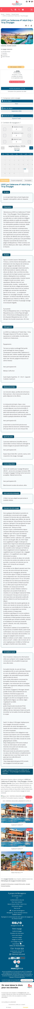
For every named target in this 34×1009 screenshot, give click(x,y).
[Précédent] (3, 148)
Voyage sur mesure (17, 939)
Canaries (8, 14)
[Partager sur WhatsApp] (28, 25)
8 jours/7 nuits (16, 118)
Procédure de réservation (17, 933)
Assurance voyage (17, 937)
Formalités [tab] (28, 180)
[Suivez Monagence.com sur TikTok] (18, 923)
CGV (17, 898)
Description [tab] (4, 180)
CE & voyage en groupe (17, 941)
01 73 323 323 (17, 948)
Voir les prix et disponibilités (17, 82)
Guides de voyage (17, 931)
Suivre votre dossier (17, 935)
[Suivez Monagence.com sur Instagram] (15, 923)
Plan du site (17, 908)
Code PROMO (17, 944)
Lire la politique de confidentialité (9, 1002)
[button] (32, 2)
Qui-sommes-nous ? (17, 896)
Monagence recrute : (16, 925)
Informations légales (17, 906)
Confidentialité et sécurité (17, 900)
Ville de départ (6, 101)
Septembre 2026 (16, 111)
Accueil (2, 14)
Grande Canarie (15, 14)
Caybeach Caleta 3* (17, 825)
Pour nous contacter (17, 902)
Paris (16, 104)
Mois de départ (7, 108)
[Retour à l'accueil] (17, 3)
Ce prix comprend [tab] (16, 180)
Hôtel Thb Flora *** (17, 872)
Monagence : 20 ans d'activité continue (17, 912)
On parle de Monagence (17, 910)
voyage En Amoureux (7, 884)
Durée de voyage (7, 116)
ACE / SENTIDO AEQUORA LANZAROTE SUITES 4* (17, 801)
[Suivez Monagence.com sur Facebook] (13, 923)
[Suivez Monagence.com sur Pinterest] (20, 923)
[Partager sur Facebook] (26, 26)
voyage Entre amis (19, 884)
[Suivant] (31, 148)
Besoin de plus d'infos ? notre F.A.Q (17, 904)
